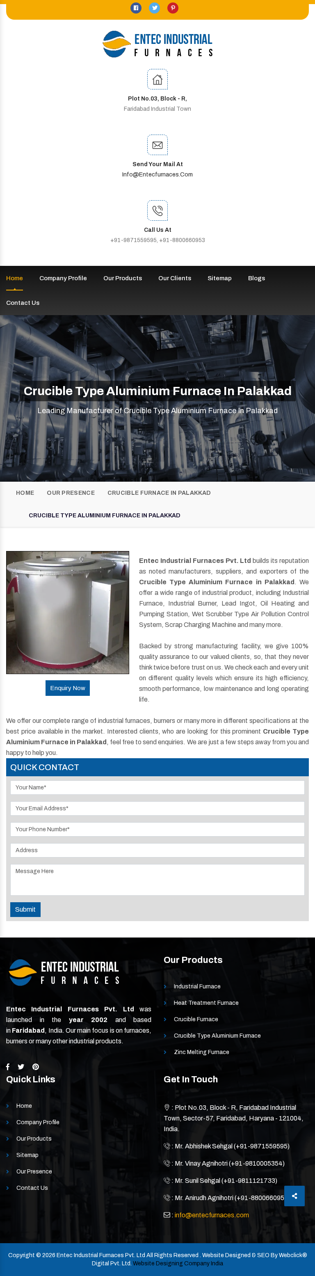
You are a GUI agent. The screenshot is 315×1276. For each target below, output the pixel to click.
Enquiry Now (67, 688)
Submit (25, 909)
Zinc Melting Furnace (201, 1052)
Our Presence (71, 493)
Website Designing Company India (178, 1263)
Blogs (256, 278)
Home (14, 278)
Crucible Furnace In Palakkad (159, 493)
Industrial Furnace (197, 986)
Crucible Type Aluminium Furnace (217, 1036)
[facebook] (136, 8)
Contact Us (22, 303)
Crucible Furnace (196, 1019)
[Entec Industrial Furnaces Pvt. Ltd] (157, 44)
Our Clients (174, 278)
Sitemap (220, 278)
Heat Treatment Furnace (206, 1003)
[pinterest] (172, 8)
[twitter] (155, 8)
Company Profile (63, 278)
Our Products (122, 278)
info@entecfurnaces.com (157, 175)
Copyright (21, 1255)
